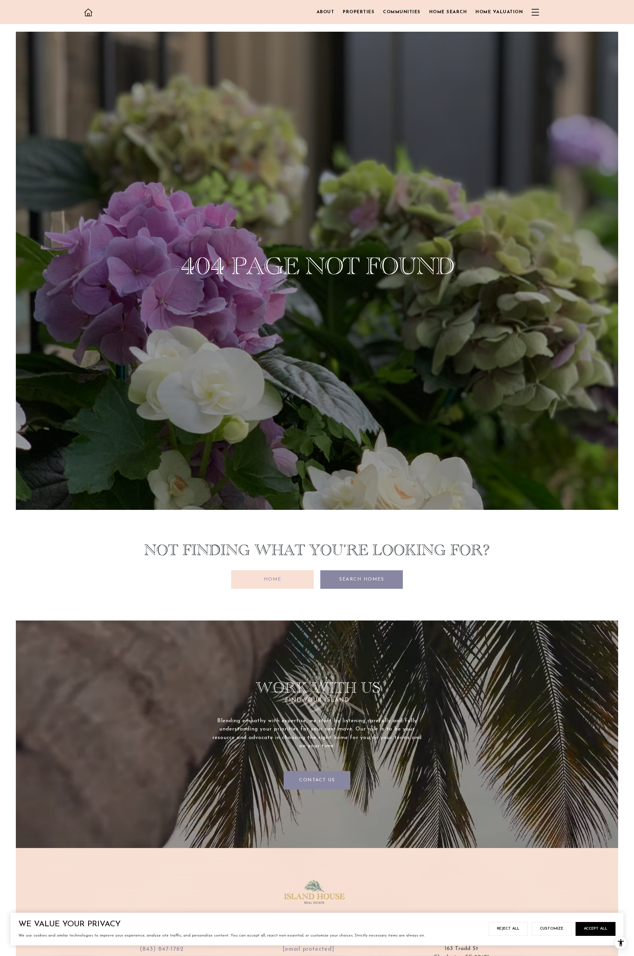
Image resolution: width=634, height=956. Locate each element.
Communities (402, 12)
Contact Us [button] (317, 780)
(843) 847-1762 (162, 949)
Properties (358, 12)
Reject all (508, 929)
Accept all (595, 929)
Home (272, 579)
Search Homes (361, 579)
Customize (551, 929)
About (326, 12)
